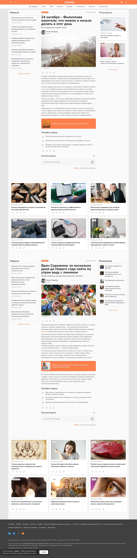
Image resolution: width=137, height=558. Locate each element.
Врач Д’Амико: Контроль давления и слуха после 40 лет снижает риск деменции (22, 314)
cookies (17, 551)
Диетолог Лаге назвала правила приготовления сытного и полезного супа (23, 268)
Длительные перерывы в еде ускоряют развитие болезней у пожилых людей (105, 208)
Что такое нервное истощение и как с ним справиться (113, 274)
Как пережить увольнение (114, 280)
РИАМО (44, 332)
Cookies (40, 524)
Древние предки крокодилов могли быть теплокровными (66, 402)
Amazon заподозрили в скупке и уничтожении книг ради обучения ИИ (28, 208)
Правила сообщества (15, 527)
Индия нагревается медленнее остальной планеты (70, 124)
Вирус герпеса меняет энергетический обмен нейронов (112, 63)
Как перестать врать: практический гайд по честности (113, 288)
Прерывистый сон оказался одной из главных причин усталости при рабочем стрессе (23, 302)
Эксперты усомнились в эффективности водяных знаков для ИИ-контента (66, 208)
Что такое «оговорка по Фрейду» (113, 267)
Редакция (26, 524)
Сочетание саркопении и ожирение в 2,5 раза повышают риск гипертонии (68, 398)
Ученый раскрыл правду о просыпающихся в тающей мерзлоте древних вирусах (28, 244)
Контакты (33, 524)
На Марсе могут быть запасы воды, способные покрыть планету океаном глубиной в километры (69, 146)
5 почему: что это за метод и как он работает (115, 296)
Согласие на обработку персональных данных (87, 524)
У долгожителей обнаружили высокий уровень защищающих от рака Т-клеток (108, 244)
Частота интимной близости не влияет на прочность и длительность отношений (26, 503)
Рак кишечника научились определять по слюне (63, 136)
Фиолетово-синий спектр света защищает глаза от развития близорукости (106, 503)
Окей (44, 552)
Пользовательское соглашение (113, 524)
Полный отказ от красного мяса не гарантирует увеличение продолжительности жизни (108, 465)
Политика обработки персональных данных (57, 524)
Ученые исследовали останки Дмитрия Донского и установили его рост (23, 29)
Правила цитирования (30, 527)
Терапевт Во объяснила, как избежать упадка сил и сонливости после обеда (70, 366)
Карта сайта (51, 527)
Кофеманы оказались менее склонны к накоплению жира (65, 503)
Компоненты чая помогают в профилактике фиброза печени (67, 141)
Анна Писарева (52, 32)
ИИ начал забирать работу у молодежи (110, 37)
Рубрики (18, 524)
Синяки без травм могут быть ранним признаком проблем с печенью (65, 465)
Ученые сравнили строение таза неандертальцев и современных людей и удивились (26, 466)
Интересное (42, 527)
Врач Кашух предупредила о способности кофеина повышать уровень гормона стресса (68, 393)
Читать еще (113, 310)
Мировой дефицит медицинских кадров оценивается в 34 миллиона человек (23, 40)
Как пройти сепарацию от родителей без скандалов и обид (115, 303)
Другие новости (24, 73)
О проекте (11, 524)
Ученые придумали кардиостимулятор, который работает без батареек (65, 244)
